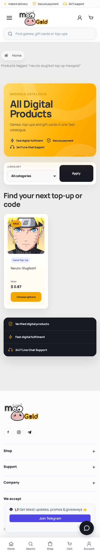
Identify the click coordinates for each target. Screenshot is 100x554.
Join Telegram (50, 518)
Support (10, 466)
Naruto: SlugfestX (23, 268)
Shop (8, 450)
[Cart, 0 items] (91, 17)
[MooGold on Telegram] (29, 432)
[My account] (79, 17)
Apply (76, 173)
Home (17, 55)
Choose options (26, 297)
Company (11, 482)
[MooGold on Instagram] (18, 432)
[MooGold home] (33, 18)
